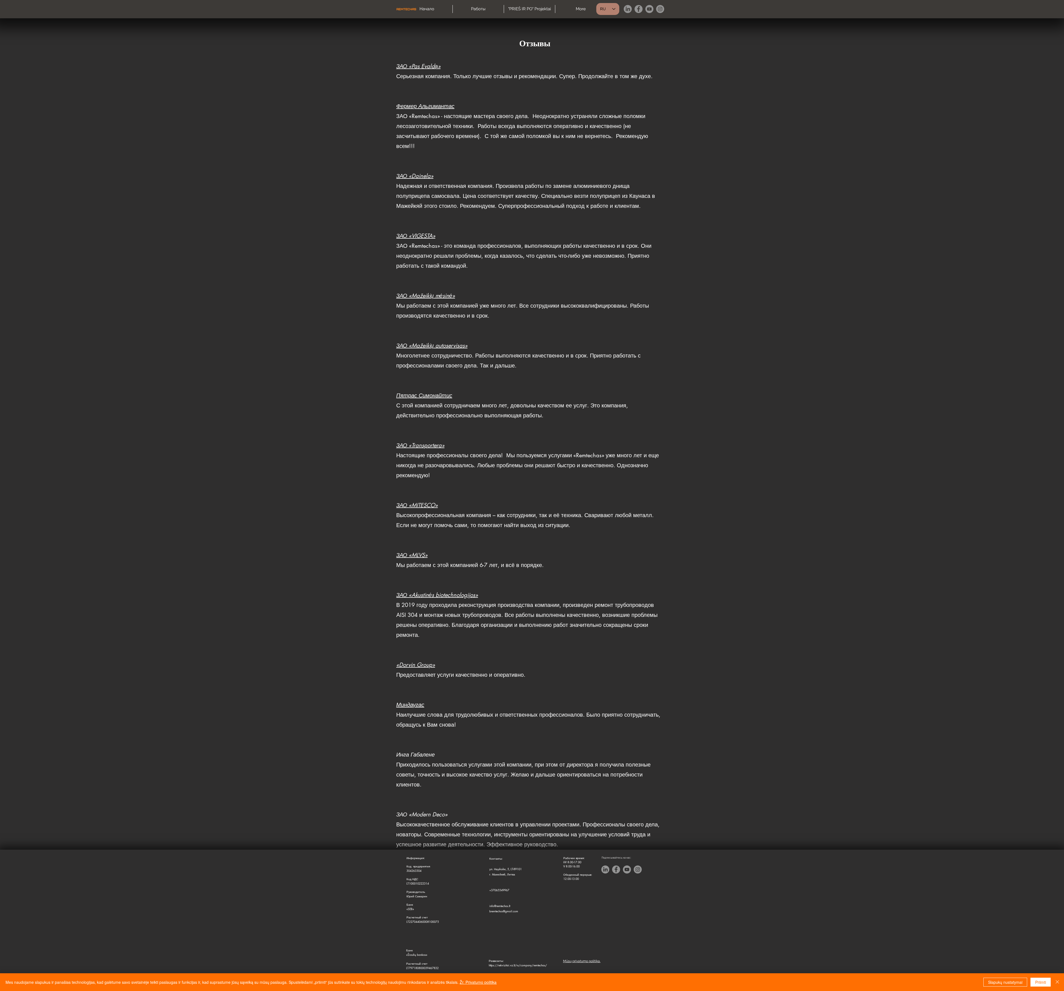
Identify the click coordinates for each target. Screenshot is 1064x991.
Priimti (1040, 982)
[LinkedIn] (628, 9)
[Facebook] (639, 9)
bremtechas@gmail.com (503, 911)
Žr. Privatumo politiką (478, 982)
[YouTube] (649, 9)
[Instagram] (660, 9)
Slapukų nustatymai (1005, 982)
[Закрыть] (1057, 982)
